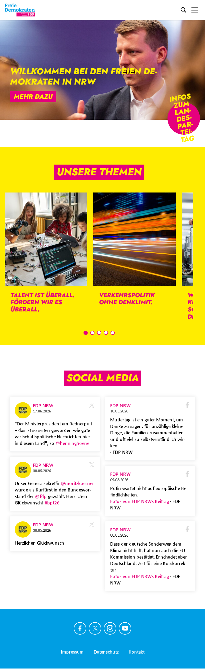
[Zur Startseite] (20, 9)
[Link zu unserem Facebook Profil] (80, 628)
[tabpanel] (46, 255)
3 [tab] (99, 333)
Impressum (72, 652)
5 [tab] (112, 333)
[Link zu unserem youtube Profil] (125, 628)
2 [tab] (92, 333)
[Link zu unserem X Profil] (95, 628)
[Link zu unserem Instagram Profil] (110, 628)
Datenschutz (106, 652)
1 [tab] (86, 333)
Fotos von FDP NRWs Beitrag (140, 501)
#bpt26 (52, 502)
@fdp (41, 496)
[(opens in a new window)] (24, 410)
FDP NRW (43, 405)
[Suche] (183, 10)
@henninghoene (72, 443)
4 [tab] (106, 333)
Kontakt (136, 652)
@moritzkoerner (77, 483)
